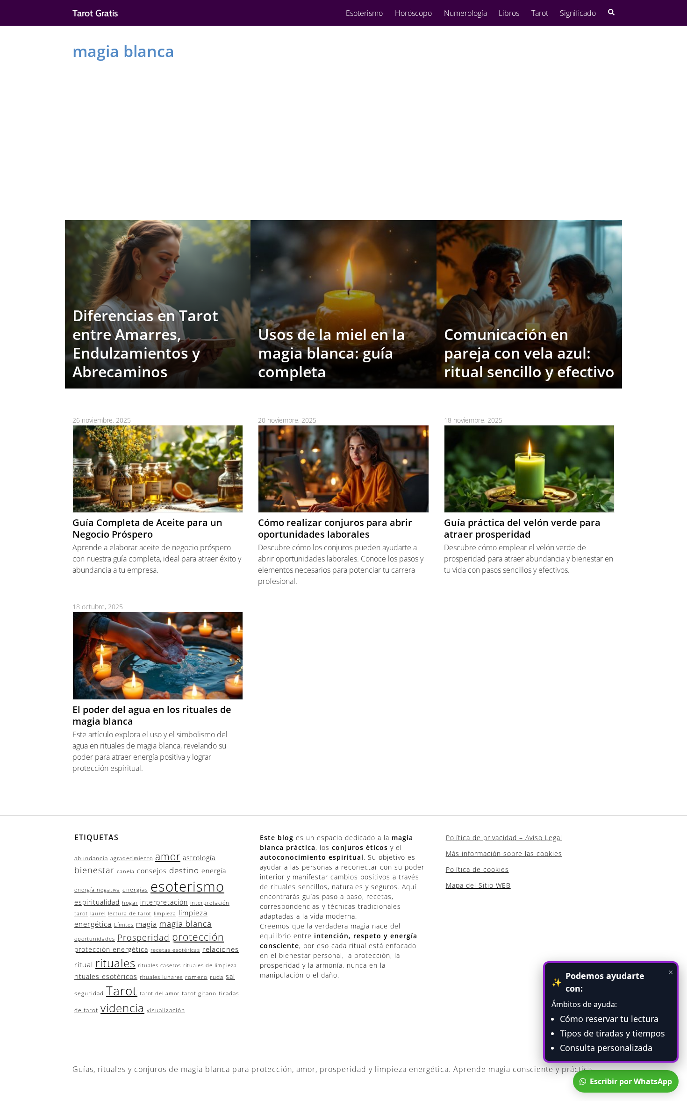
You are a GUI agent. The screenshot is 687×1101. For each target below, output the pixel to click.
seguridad (89, 993)
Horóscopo (413, 13)
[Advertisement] (343, 138)
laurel (98, 913)
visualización (166, 1010)
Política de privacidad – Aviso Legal (504, 837)
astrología (199, 857)
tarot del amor (159, 993)
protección (198, 936)
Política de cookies (477, 869)
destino (184, 870)
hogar (130, 903)
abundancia (91, 858)
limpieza (165, 913)
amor (167, 856)
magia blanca (185, 923)
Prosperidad (143, 937)
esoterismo (187, 886)
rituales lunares (161, 977)
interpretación (164, 902)
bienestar (94, 870)
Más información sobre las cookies (504, 853)
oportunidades (94, 938)
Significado (578, 13)
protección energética (111, 949)
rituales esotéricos (105, 976)
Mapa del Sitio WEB (478, 885)
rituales (115, 963)
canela (126, 871)
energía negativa (97, 889)
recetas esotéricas (175, 950)
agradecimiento (131, 858)
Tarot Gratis (95, 13)
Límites (124, 924)
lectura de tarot (129, 913)
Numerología (465, 13)
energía (213, 870)
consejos (152, 870)
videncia (122, 1007)
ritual (83, 964)
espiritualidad (97, 902)
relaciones (220, 949)
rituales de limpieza (210, 965)
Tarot (539, 13)
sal (230, 976)
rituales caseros (159, 965)
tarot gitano (199, 993)
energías (135, 889)
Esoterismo (364, 13)
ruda (216, 977)
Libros (509, 13)
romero (196, 977)
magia (146, 923)
